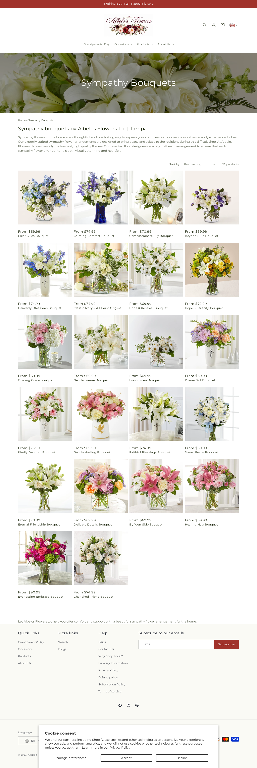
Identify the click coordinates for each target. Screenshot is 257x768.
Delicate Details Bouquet (93, 524)
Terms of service (109, 691)
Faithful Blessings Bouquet (150, 452)
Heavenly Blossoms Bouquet (40, 308)
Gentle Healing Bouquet (92, 452)
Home (22, 120)
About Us (24, 663)
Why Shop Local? (110, 656)
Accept (126, 758)
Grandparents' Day (31, 642)
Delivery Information (113, 663)
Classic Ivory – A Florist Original (98, 308)
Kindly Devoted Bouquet (36, 452)
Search (63, 642)
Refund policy (108, 677)
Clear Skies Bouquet (33, 236)
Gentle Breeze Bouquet (91, 380)
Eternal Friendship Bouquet (39, 524)
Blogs (62, 649)
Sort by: (174, 164)
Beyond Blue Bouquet (201, 236)
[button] (123, 44)
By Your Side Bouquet (146, 524)
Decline (182, 758)
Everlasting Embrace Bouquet (40, 596)
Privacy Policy (120, 747)
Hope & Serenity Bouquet (204, 308)
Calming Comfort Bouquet (94, 236)
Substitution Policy (111, 684)
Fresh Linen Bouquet (145, 380)
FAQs (102, 642)
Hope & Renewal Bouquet (148, 308)
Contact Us (106, 649)
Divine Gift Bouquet (200, 380)
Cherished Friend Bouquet (93, 596)
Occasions (25, 649)
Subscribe (226, 644)
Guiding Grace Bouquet (36, 380)
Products (24, 656)
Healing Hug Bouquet (201, 524)
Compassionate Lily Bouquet (151, 236)
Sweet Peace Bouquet (201, 452)
